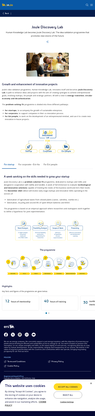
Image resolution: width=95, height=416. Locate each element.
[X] (13, 335)
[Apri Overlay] (47, 65)
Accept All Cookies (68, 387)
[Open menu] (91, 5)
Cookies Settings (67, 402)
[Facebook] (6, 335)
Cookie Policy (13, 366)
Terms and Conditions (16, 361)
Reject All (68, 395)
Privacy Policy (57, 361)
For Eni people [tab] (50, 164)
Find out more (23, 351)
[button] (47, 42)
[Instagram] (27, 335)
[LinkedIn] (20, 335)
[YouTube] (34, 335)
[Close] (91, 383)
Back (7, 13)
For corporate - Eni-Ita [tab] (29, 164)
